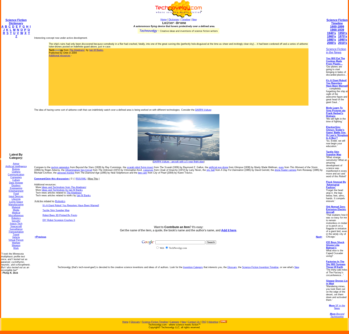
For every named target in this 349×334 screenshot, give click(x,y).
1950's (342, 33)
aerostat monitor (65, 172)
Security (16, 221)
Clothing (16, 171)
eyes (281, 167)
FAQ (204, 322)
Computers (16, 177)
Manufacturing (16, 204)
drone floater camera (285, 170)
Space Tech (16, 223)
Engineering (16, 188)
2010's (342, 43)
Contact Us (194, 322)
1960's (331, 36)
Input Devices (16, 196)
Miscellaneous (16, 215)
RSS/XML (81, 178)
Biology (16, 169)
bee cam (142, 172)
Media (16, 210)
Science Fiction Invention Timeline (260, 267)
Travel (16, 234)
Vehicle (16, 237)
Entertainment (16, 191)
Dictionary (174, 19)
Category (174, 322)
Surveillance (16, 229)
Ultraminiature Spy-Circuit (78, 170)
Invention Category (193, 267)
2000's (331, 43)
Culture (16, 180)
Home (164, 19)
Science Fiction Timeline (337, 22)
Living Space (16, 201)
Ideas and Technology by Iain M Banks (62, 190)
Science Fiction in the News (336, 51)
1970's (342, 36)
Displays (16, 185)
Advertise (213, 322)
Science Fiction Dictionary (16, 22)
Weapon (16, 245)
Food (16, 193)
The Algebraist (74, 192)
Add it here (228, 230)
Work (16, 248)
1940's (331, 33)
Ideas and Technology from (64, 187)
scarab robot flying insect (140, 167)
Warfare (16, 242)
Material (16, 207)
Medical (16, 212)
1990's (342, 39)
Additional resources (59, 55)
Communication (16, 174)
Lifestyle (16, 199)
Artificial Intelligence (16, 166)
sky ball (210, 170)
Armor (16, 163)
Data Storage (16, 182)
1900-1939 (337, 29)
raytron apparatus (60, 167)
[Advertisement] (15, 95)
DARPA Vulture (203, 109)
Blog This (93, 178)
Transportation (16, 231)
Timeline (185, 19)
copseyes (148, 170)
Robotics (16, 218)
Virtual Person (16, 240)
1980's (331, 39)
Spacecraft (16, 226)
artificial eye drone (218, 167)
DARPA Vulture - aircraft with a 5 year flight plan (178, 161)
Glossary (232, 267)
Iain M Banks (96, 50)
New (194, 19)
